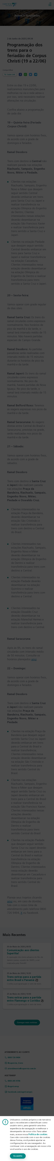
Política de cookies (37, 1135)
